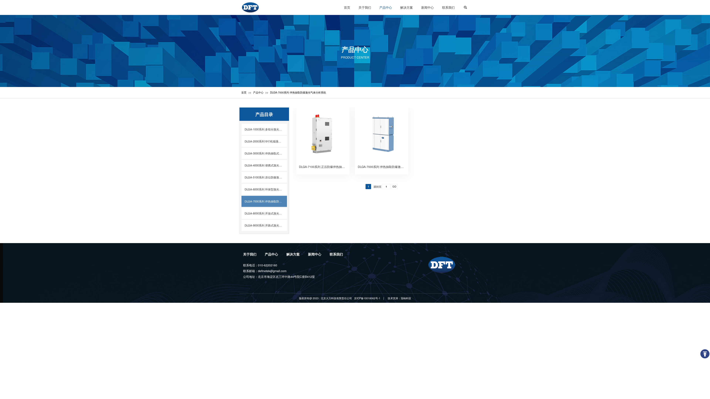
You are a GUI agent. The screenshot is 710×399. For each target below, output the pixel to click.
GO (394, 186)
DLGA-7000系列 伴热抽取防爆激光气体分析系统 (389, 167)
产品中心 (258, 92)
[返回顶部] (704, 353)
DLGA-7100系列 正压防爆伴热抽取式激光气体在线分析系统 (338, 167)
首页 (243, 92)
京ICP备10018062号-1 (367, 298)
